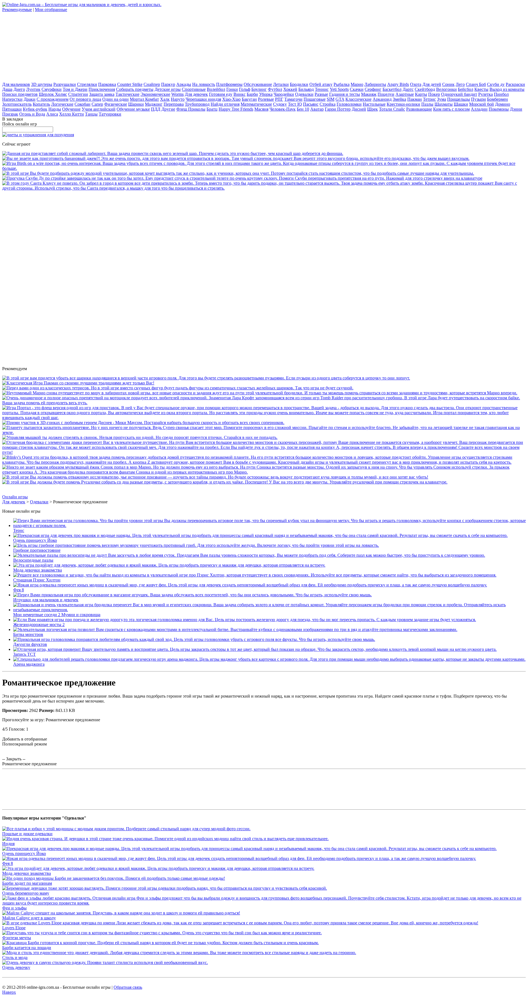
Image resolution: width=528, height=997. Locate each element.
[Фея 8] (250, 585)
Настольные (374, 104)
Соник (448, 84)
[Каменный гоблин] (264, 452)
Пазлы (427, 104)
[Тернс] (269, 525)
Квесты (481, 89)
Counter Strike (129, 84)
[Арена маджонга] (269, 659)
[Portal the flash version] (264, 417)
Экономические (155, 94)
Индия (8, 843)
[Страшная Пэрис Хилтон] (254, 575)
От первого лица (85, 99)
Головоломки (349, 104)
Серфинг (373, 89)
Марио (357, 84)
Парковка (107, 84)
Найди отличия (225, 104)
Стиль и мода (15, 957)
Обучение (71, 109)
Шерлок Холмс (53, 94)
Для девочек (196, 94)
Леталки (281, 84)
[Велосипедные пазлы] (249, 555)
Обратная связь (128, 987)
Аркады (183, 84)
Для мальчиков (16, 84)
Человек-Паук (283, 109)
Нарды (54, 109)
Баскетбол (392, 89)
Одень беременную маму (25, 893)
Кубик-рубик (35, 109)
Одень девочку (16, 967)
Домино (502, 104)
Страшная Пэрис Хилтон (37, 580)
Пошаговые (315, 99)
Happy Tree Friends (236, 109)
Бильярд (306, 89)
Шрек (372, 109)
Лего (460, 84)
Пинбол (501, 94)
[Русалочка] (224, 482)
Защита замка (101, 94)
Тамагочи (293, 99)
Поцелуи (386, 94)
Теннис (322, 89)
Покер (434, 94)
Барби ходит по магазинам (27, 883)
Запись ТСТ (24, 654)
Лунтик (33, 89)
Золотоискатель (17, 104)
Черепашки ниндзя (203, 99)
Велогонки (446, 89)
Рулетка (485, 94)
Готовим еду (220, 94)
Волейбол (216, 89)
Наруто (178, 99)
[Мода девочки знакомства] (169, 565)
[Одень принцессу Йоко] (260, 535)
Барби (252, 94)
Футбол (275, 89)
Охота (415, 84)
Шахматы (444, 104)
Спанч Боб (476, 84)
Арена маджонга (29, 664)
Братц (212, 109)
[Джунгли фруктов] (194, 639)
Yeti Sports (339, 89)
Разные (321, 94)
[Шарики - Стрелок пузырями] (206, 378)
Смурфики (52, 89)
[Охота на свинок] (139, 437)
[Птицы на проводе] (264, 168)
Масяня (261, 109)
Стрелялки (87, 84)
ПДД (155, 109)
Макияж (368, 94)
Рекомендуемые (17, 9)
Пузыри (478, 99)
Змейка (399, 99)
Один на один (115, 99)
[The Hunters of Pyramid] (215, 477)
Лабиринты (375, 84)
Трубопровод (197, 104)
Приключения (102, 89)
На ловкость (203, 84)
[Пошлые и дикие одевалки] (126, 828)
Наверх (9, 992)
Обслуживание (258, 84)
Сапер (97, 104)
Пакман (414, 99)
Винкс (239, 94)
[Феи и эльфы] (264, 903)
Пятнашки (12, 109)
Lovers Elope (14, 927)
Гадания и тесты (344, 94)
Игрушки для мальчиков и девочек (45, 599)
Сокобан (82, 104)
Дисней (359, 109)
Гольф (244, 89)
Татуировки (110, 114)
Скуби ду (496, 84)
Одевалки (304, 94)
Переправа (174, 104)
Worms (177, 94)
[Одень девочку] (105, 962)
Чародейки (284, 94)
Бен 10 (303, 109)
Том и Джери (75, 89)
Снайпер (152, 84)
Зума (441, 99)
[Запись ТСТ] (255, 649)
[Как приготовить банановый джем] (235, 158)
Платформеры (229, 84)
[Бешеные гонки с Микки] (143, 422)
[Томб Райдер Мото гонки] (264, 402)
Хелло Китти (71, 114)
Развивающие (419, 109)
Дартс (408, 89)
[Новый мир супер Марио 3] (259, 392)
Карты (421, 94)
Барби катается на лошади (26, 947)
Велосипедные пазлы (33, 560)
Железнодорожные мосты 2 (39, 624)
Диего (19, 89)
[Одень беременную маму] (164, 888)
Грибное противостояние (37, 550)
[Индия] (165, 838)
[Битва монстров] (235, 629)
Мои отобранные (51, 9)
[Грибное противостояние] (196, 545)
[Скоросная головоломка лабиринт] (172, 153)
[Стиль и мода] (179, 952)
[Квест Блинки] (264, 462)
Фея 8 (18, 590)
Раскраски (515, 84)
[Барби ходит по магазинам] (113, 878)
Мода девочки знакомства (37, 570)
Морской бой (481, 104)
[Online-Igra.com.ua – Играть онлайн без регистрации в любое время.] (81, 4)
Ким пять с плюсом (451, 109)
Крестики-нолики (403, 104)
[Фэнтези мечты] (162, 932)
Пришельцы (458, 99)
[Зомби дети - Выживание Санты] (264, 188)
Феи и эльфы (14, 908)
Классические (358, 99)
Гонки (232, 89)
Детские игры (168, 89)
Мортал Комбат (144, 99)
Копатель (41, 104)
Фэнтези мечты (16, 937)
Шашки (461, 104)
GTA (340, 99)
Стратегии (78, 94)
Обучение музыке (133, 109)
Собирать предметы (134, 89)
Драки (29, 99)
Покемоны (499, 109)
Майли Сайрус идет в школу (29, 918)
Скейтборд (425, 89)
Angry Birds (398, 84)
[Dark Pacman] (78, 383)
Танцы (91, 114)
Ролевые (266, 99)
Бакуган (249, 99)
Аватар (317, 109)
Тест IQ (295, 104)
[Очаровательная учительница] (238, 173)
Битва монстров (28, 634)
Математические (256, 104)
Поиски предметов (20, 94)
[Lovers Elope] (240, 922)
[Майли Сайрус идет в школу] (121, 913)
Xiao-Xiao (231, 99)
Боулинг (259, 89)
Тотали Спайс (392, 109)
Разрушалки (64, 84)
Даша (7, 89)
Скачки (357, 89)
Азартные (404, 94)
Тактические (127, 94)
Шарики (136, 104)
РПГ (279, 99)
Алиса (52, 114)
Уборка (266, 94)
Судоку (280, 104)
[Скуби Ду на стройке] (242, 178)
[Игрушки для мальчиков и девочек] (192, 594)
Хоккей (290, 89)
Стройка (328, 104)
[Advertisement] (43, 46)
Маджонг (154, 104)
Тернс (18, 530)
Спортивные (194, 89)
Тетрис (429, 99)
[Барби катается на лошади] (160, 942)
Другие (168, 109)
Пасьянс (310, 104)
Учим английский (99, 109)
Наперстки (12, 99)
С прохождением (52, 99)
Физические (115, 104)
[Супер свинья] (264, 432)
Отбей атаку (320, 84)
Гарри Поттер (338, 109)
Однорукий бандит (459, 94)
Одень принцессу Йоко (35, 540)
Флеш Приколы (190, 109)
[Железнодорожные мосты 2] (244, 619)
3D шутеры (41, 84)
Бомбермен (497, 99)
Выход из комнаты (507, 89)
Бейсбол (465, 89)
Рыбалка (342, 84)
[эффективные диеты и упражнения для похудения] (38, 134)
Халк (165, 99)
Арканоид (382, 99)
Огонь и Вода (32, 114)
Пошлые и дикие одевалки (27, 833)
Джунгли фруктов (30, 644)
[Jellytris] (177, 388)
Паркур (168, 84)
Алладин (479, 109)
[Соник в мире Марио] (264, 472)
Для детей (431, 84)
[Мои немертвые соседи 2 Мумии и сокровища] (269, 609)
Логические (62, 104)
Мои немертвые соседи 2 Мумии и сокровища (56, 614)
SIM (330, 99)
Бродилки (299, 84)
